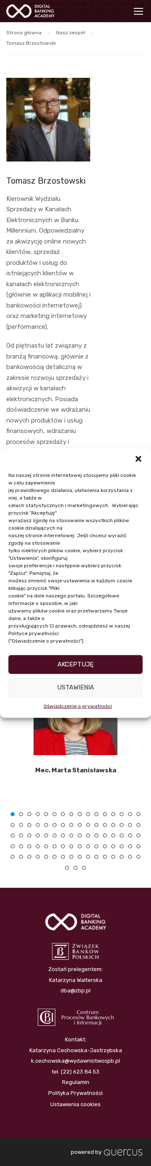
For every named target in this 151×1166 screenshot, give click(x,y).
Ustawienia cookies (75, 1104)
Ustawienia (75, 687)
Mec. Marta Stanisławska (75, 770)
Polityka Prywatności (75, 1093)
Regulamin (75, 1082)
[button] (138, 458)
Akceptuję (75, 664)
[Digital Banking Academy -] (30, 13)
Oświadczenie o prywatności (78, 706)
